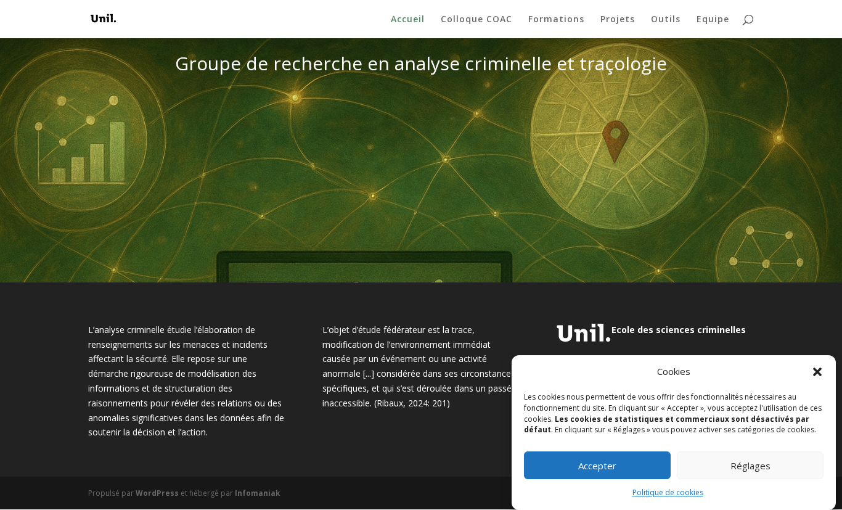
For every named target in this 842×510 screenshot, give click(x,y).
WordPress (157, 493)
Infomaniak (257, 493)
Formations (556, 20)
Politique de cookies (667, 493)
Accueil (408, 20)
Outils (666, 20)
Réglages (750, 465)
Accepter (597, 465)
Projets (617, 20)
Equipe (713, 20)
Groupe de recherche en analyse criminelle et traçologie (421, 65)
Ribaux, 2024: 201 (412, 403)
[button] (817, 372)
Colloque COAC (476, 20)
